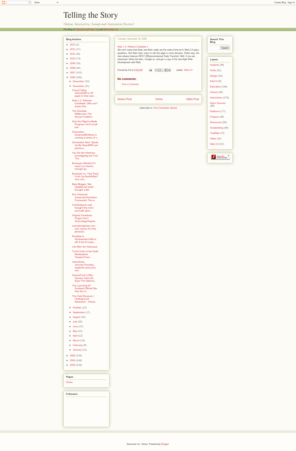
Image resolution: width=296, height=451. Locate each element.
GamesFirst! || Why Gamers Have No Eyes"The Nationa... (84, 278)
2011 (73, 53)
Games (214, 92)
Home (159, 99)
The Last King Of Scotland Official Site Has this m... (84, 288)
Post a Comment (130, 84)
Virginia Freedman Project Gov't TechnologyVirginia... (84, 218)
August (77, 317)
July (75, 321)
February (78, 345)
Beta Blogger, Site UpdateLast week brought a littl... (83, 187)
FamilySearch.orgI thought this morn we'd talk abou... (83, 207)
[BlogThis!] (159, 70)
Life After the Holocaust (84, 246)
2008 (73, 68)
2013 (73, 44)
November (79, 86)
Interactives (216, 97)
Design (214, 75)
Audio (213, 70)
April (75, 335)
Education (215, 86)
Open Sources (218, 103)
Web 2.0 (188, 70)
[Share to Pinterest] (169, 70)
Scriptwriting (216, 127)
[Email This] (156, 70)
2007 (73, 72)
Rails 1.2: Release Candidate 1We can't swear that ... (84, 103)
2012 (73, 49)
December (79, 81)
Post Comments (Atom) (165, 108)
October (77, 307)
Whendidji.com (111, 29)
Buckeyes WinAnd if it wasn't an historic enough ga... (83, 166)
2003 (73, 365)
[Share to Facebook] (166, 70)
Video (213, 138)
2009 (73, 63)
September (79, 312)
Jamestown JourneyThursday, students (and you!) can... (84, 266)
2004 (73, 360)
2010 (73, 58)
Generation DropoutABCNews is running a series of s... (85, 134)
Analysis (214, 64)
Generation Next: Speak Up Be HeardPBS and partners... (85, 145)
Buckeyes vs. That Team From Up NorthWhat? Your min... (85, 176)
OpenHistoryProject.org (87, 29)
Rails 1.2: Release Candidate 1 (133, 46)
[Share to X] (163, 70)
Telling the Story (90, 14)
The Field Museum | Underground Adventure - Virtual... (84, 299)
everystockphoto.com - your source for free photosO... (84, 228)
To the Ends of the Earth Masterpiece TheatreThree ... (85, 254)
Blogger (165, 444)
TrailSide (214, 133)
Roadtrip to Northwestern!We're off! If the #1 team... (84, 239)
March (76, 340)
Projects (214, 116)
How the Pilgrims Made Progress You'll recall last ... (84, 124)
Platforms (215, 111)
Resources (216, 122)
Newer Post (125, 99)
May (75, 331)
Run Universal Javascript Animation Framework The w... (84, 197)
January (77, 349)
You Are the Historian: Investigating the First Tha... (85, 155)
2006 (73, 77)
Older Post (192, 99)
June (76, 326)
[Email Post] (150, 70)
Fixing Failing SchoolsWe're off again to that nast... (84, 93)
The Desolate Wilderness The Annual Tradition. (82, 114)
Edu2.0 (214, 81)
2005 (73, 355)
